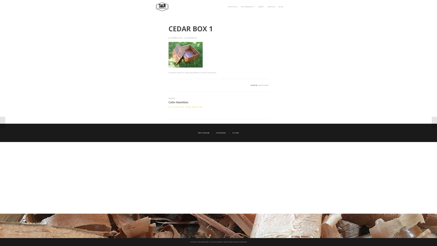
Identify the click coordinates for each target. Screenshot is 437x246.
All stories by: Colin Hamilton (185, 107)
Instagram (204, 133)
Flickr (235, 133)
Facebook (221, 133)
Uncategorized (263, 85)
